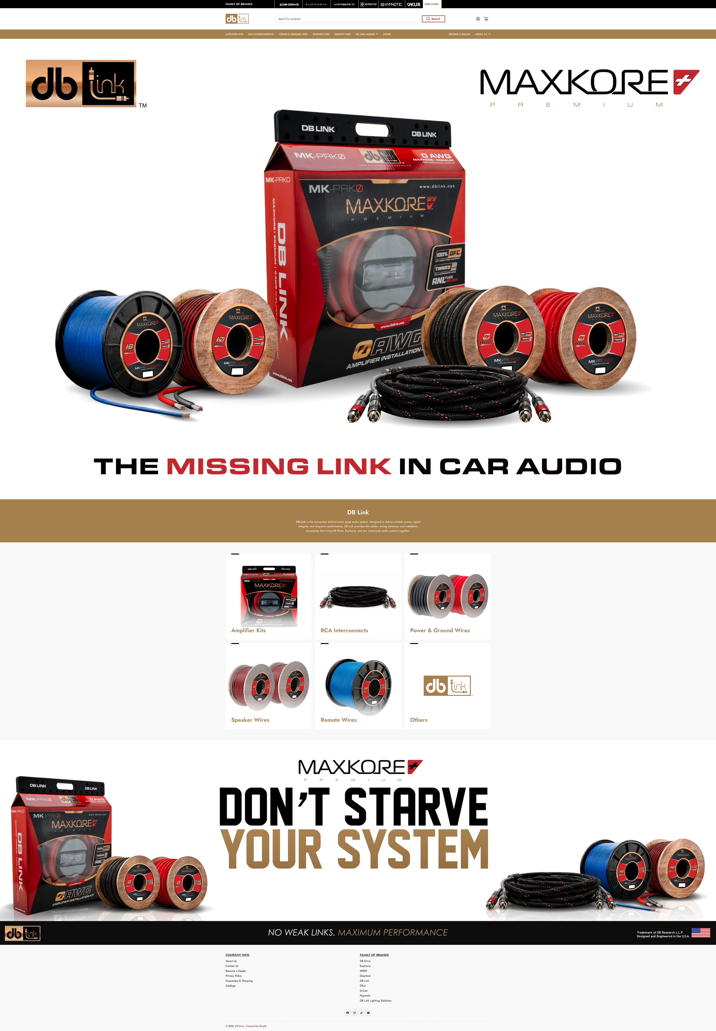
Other (387, 34)
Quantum (365, 976)
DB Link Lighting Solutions (375, 1001)
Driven (364, 991)
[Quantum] (368, 4)
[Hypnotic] (392, 4)
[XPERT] (344, 4)
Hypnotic (365, 996)
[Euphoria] (316, 4)
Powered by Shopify (256, 1026)
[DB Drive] (289, 4)
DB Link (364, 981)
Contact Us (232, 966)
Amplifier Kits (234, 34)
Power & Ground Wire (293, 34)
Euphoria (365, 966)
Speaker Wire (321, 34)
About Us (481, 34)
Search (435, 19)
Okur (363, 986)
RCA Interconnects (261, 34)
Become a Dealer (459, 34)
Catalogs (231, 986)
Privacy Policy (234, 976)
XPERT (363, 971)
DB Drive (365, 961)
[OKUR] (414, 4)
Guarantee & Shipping (239, 981)
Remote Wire (343, 34)
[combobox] (360, 19)
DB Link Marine (365, 34)
